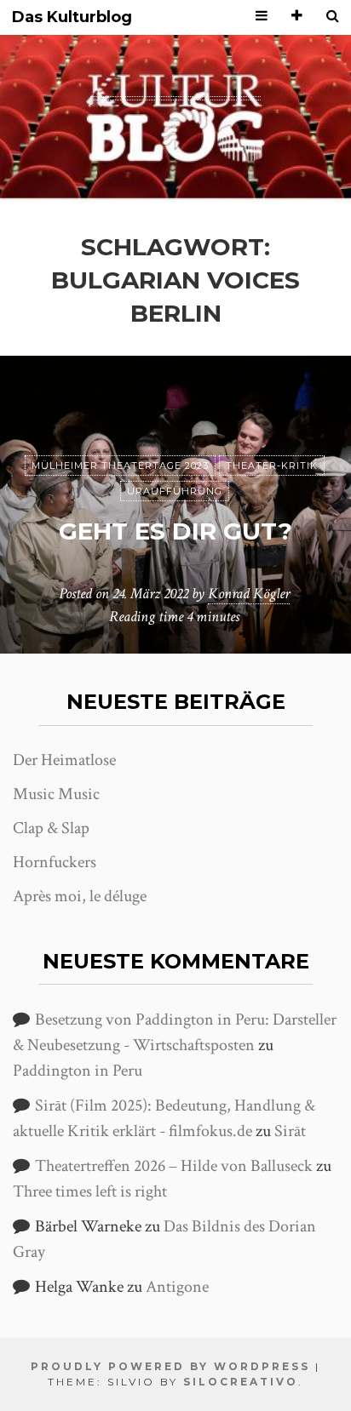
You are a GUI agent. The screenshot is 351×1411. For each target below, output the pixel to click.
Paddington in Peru (77, 1071)
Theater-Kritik (272, 465)
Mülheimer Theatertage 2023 (120, 465)
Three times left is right (90, 1191)
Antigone (177, 1287)
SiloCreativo (240, 1381)
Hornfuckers (54, 862)
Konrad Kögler (249, 593)
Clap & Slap (51, 828)
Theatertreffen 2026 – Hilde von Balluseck (174, 1166)
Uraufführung (174, 491)
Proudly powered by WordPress (170, 1366)
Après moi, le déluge (80, 896)
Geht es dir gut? (175, 531)
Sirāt (290, 1131)
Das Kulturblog (72, 17)
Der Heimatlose (64, 760)
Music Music (56, 794)
